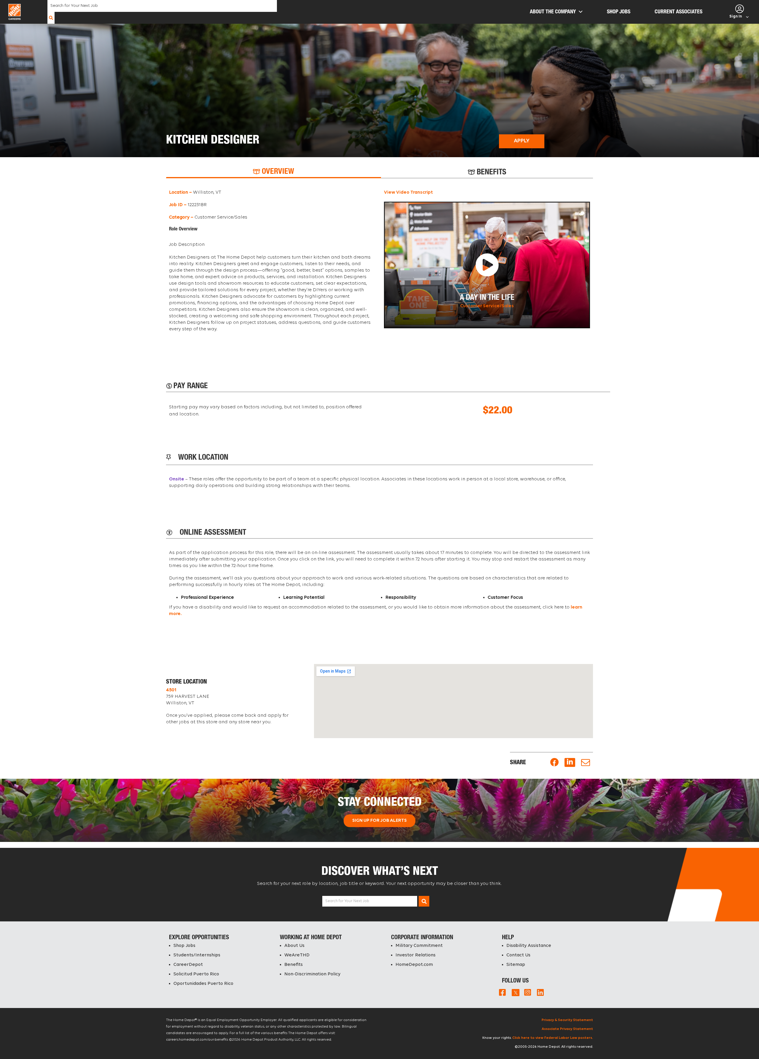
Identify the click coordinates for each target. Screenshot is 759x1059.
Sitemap (515, 964)
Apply (522, 141)
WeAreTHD (297, 955)
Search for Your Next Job (347, 901)
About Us (294, 945)
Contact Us (518, 955)
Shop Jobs (184, 945)
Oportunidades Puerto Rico (203, 983)
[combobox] (162, 6)
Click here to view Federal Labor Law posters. (552, 1038)
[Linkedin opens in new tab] (570, 763)
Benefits (293, 964)
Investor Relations (416, 955)
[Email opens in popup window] (585, 763)
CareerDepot (188, 964)
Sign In (735, 16)
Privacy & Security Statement (567, 1020)
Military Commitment (419, 945)
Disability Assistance (528, 945)
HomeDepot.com (414, 964)
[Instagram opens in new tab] (527, 992)
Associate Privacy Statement (567, 1029)
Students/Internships (196, 955)
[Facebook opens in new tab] (554, 763)
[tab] (273, 172)
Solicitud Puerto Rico (196, 974)
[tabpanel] (379, 263)
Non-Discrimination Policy (312, 974)
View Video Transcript (408, 192)
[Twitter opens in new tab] (515, 992)
